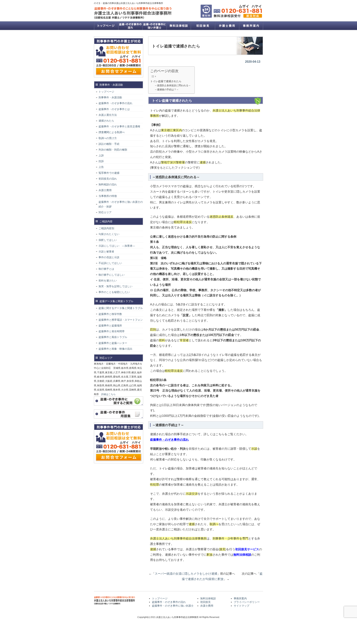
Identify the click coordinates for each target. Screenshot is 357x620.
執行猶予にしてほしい (112, 274)
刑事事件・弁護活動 (110, 97)
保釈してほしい (108, 240)
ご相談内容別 (106, 228)
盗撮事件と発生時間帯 (112, 331)
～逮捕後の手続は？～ (167, 89)
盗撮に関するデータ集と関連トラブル (121, 308)
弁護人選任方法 (108, 114)
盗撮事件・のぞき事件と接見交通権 (119, 126)
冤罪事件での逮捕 (109, 172)
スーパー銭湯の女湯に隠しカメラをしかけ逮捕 (186, 573)
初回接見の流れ (108, 178)
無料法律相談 (178, 25)
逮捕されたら (106, 120)
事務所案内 (251, 25)
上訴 (101, 155)
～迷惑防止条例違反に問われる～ (173, 85)
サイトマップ (241, 605)
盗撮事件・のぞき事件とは (115, 109)
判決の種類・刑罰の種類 (113, 149)
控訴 (101, 161)
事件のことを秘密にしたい (114, 292)
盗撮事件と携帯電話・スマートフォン (121, 319)
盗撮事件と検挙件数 (110, 314)
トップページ (106, 25)
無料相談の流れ (108, 184)
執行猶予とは (106, 268)
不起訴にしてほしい (110, 263)
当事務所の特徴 (108, 195)
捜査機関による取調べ (112, 132)
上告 (101, 166)
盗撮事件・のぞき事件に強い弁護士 (154, 25)
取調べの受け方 (108, 138)
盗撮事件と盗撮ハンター (113, 343)
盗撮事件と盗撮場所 (110, 325)
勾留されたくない (109, 234)
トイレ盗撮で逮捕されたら (165, 81)
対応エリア (105, 212)
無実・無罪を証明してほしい (115, 286)
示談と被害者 (106, 251)
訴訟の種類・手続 (109, 143)
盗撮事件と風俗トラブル (113, 337)
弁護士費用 (227, 25)
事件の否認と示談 (109, 257)
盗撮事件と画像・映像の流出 (115, 348)
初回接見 (203, 25)
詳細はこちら (108, 394)
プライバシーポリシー (247, 601)
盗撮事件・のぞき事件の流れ (130, 25)
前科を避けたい (108, 280)
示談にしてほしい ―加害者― (117, 245)
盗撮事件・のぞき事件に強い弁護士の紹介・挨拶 (121, 204)
